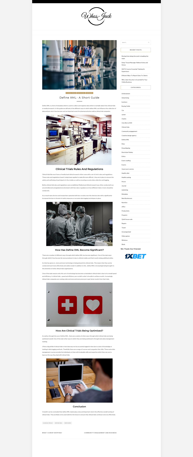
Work (123, 244)
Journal (124, 186)
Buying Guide (126, 106)
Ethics (124, 156)
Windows (125, 240)
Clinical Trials (47, 423)
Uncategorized (126, 232)
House (124, 181)
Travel (124, 227)
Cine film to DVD (127, 123)
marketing (125, 190)
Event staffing (126, 160)
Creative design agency (129, 135)
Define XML (81, 93)
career (124, 114)
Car (123, 110)
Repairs (124, 223)
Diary (123, 144)
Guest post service (128, 169)
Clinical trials (71, 93)
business (124, 102)
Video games (126, 236)
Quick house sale (127, 219)
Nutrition (124, 202)
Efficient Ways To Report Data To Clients (135, 75)
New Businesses (127, 198)
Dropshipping (126, 148)
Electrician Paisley (127, 152)
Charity (124, 119)
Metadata (89, 93)
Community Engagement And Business (100, 433)
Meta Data (68, 423)
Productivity (125, 211)
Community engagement (129, 131)
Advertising (125, 98)
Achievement (126, 93)
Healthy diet (125, 173)
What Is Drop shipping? (52, 433)
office (123, 206)
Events (124, 165)
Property (124, 215)
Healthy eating (126, 177)
